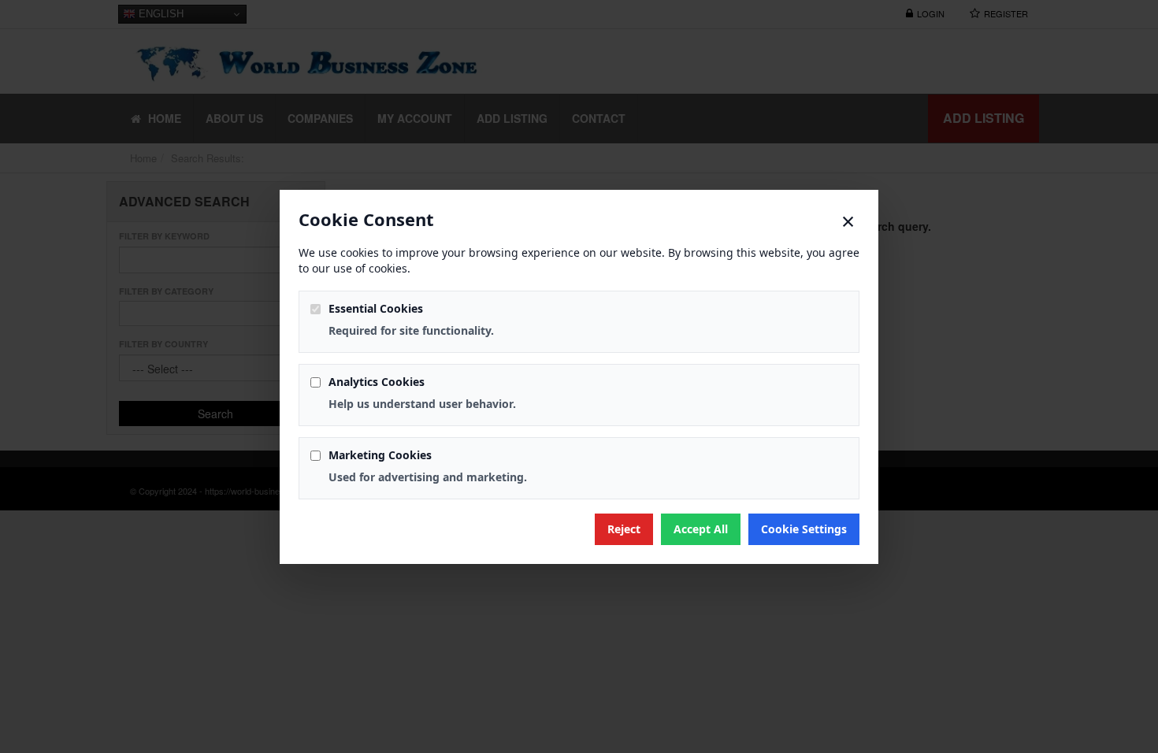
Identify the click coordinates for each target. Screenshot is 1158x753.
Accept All (701, 528)
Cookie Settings (804, 528)
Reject (623, 528)
